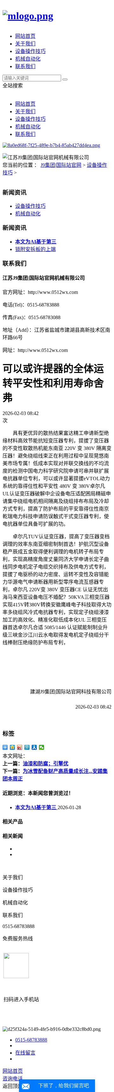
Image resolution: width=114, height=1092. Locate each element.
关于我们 (25, 43)
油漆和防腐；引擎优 (45, 763)
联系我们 (25, 66)
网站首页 (25, 36)
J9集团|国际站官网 (61, 165)
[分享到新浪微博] (19, 747)
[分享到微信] (41, 747)
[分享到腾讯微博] (27, 747)
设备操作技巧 (30, 51)
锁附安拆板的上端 (35, 249)
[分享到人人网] (34, 747)
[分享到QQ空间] (12, 747)
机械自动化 (28, 58)
